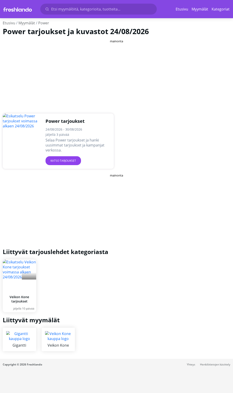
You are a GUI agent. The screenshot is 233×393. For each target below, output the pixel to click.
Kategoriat (221, 9)
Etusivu (182, 9)
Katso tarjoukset (63, 161)
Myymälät (200, 9)
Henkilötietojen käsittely (215, 364)
